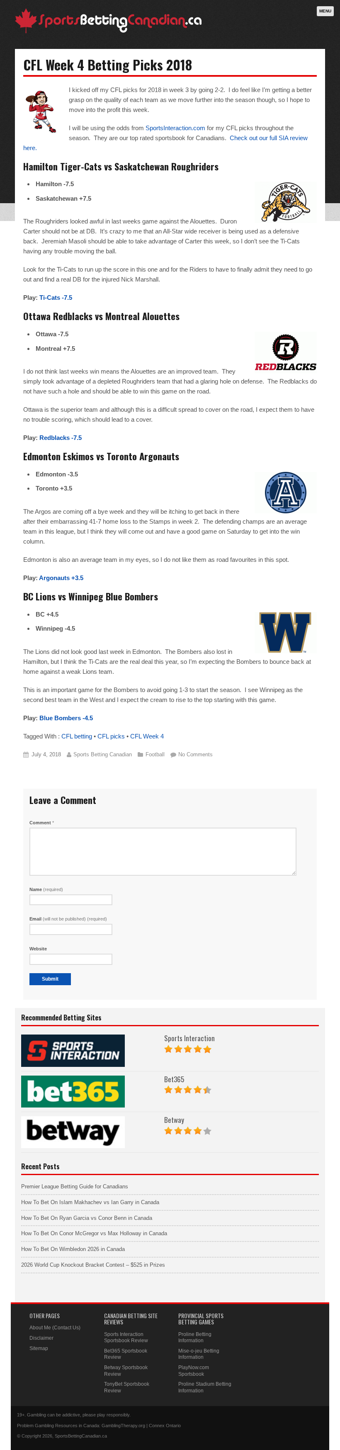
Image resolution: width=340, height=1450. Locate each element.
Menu (325, 11)
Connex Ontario (165, 1425)
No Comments (195, 754)
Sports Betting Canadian (102, 754)
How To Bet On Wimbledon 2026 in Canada (73, 1249)
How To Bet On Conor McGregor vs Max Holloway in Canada (94, 1233)
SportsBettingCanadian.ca (81, 1435)
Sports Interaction (189, 1038)
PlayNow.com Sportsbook (193, 1371)
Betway (174, 1120)
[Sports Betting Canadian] (108, 31)
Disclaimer (41, 1338)
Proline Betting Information (194, 1337)
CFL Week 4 (147, 736)
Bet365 (174, 1079)
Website (38, 948)
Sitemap (38, 1348)
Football (155, 754)
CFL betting (76, 736)
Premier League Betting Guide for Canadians (74, 1186)
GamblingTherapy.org (123, 1425)
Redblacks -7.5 (60, 437)
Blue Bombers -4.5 (66, 717)
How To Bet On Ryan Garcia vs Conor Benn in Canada (86, 1218)
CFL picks (111, 736)
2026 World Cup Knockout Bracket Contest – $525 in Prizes (93, 1265)
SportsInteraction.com (175, 127)
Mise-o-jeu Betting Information (198, 1354)
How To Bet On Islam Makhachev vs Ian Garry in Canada (90, 1202)
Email (68, 918)
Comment (41, 822)
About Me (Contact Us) (54, 1328)
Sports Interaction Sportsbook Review (126, 1337)
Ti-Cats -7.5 (55, 297)
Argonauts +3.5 (61, 577)
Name (46, 889)
